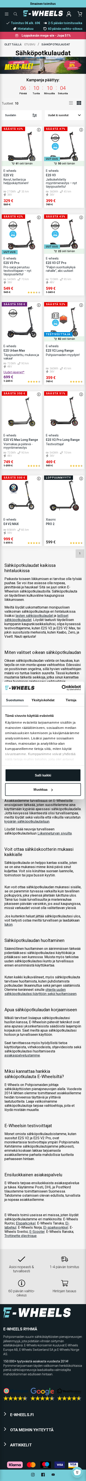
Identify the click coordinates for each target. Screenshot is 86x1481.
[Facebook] (43, 1475)
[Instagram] (33, 1475)
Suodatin (10, 115)
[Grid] (79, 103)
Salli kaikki (43, 775)
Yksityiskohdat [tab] (43, 700)
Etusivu (30, 44)
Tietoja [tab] (71, 700)
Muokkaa (40, 789)
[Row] (71, 103)
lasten (34, 616)
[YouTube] (53, 1475)
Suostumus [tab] (15, 700)
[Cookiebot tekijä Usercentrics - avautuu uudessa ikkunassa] (62, 688)
